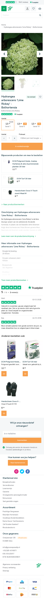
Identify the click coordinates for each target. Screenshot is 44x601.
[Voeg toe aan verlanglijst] (40, 97)
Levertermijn (7, 488)
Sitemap (6, 571)
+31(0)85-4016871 (10, 550)
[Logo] (10, 8)
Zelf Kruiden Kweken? (11, 524)
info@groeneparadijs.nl (11, 547)
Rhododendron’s (9, 527)
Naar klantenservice (18, 463)
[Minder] (4, 138)
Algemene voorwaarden (11, 564)
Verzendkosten (8, 485)
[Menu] (4, 8)
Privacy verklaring (9, 567)
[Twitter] (22, 471)
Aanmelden (22, 440)
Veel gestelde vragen (10, 501)
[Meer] (14, 138)
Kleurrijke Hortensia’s (10, 515)
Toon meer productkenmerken (13, 280)
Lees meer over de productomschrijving (17, 236)
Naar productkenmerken (13, 204)
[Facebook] (27, 471)
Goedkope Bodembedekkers (13, 518)
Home (3, 25)
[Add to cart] (4, 373)
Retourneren (7, 498)
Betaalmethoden (9, 482)
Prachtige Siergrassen (11, 511)
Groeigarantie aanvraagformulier (15, 495)
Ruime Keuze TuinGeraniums (13, 521)
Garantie (6, 492)
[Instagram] (16, 471)
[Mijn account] (27, 8)
